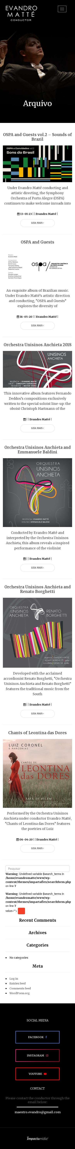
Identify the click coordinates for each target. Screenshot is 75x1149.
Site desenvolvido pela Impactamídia (37, 1138)
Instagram (35, 1055)
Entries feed (17, 983)
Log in (13, 978)
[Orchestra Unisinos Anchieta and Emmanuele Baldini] (37, 492)
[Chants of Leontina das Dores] (37, 773)
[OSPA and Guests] (37, 266)
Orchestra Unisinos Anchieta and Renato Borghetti (37, 589)
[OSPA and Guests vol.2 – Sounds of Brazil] (37, 163)
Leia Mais (37, 223)
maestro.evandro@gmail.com (38, 1112)
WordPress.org (19, 993)
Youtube (35, 1074)
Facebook (35, 1037)
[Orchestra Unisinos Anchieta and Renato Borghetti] (37, 632)
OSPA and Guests (37, 242)
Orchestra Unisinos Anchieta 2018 (38, 344)
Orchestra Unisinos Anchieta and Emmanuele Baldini (37, 449)
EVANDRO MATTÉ (21, 13)
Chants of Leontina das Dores (37, 732)
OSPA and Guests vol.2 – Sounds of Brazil (37, 137)
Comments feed (20, 988)
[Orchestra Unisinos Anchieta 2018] (37, 369)
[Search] (21, 911)
